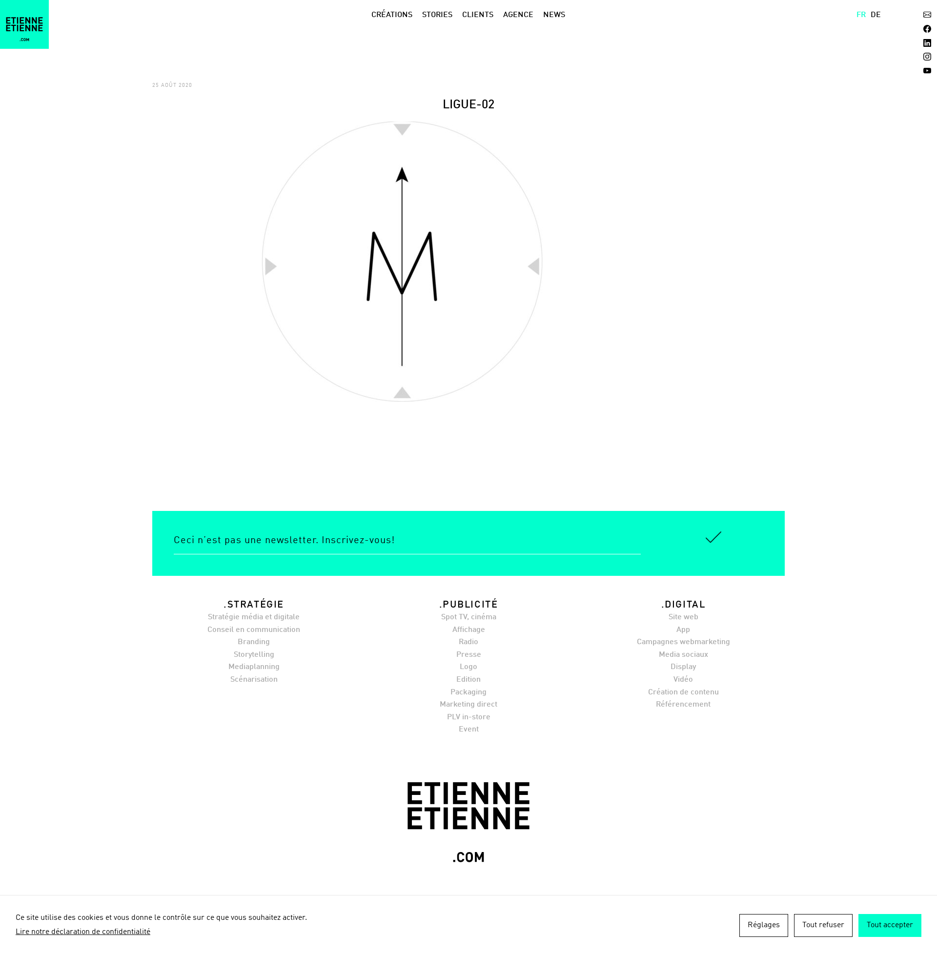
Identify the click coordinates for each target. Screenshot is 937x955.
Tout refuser (823, 925)
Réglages (764, 925)
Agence (518, 15)
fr (861, 15)
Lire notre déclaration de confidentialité (83, 932)
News (554, 15)
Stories (437, 15)
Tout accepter (890, 925)
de (876, 15)
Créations (391, 15)
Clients (477, 15)
